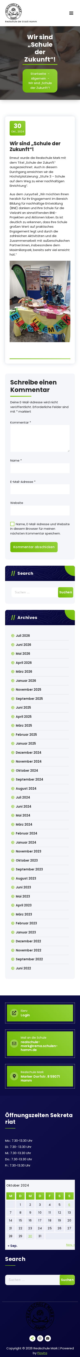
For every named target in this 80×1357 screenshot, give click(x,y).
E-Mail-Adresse (22, 482)
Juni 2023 (23, 887)
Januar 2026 (26, 680)
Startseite (38, 73)
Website (16, 503)
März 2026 (24, 671)
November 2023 (28, 851)
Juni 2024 (23, 806)
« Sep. (12, 1246)
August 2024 (26, 788)
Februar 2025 (26, 734)
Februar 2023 (26, 923)
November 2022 (28, 950)
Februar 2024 (26, 833)
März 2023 (24, 914)
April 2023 (24, 905)
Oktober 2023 (27, 860)
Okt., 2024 (17, 127)
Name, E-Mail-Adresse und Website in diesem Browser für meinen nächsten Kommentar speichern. (40, 529)
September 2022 (29, 959)
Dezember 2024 (28, 752)
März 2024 (24, 824)
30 (30, 1236)
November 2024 (29, 761)
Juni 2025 (23, 707)
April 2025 (24, 716)
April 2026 (24, 663)
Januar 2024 (26, 842)
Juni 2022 (23, 968)
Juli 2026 (23, 635)
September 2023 (29, 869)
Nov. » (70, 1245)
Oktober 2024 (27, 770)
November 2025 (28, 689)
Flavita (42, 1353)
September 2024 (29, 779)
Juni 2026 (23, 645)
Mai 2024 (23, 815)
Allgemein (38, 78)
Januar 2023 (26, 932)
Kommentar (20, 422)
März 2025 (24, 725)
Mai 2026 (23, 653)
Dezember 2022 (28, 941)
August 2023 (26, 878)
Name (16, 460)
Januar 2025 (26, 743)
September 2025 (29, 698)
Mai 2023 (23, 896)
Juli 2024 (23, 797)
